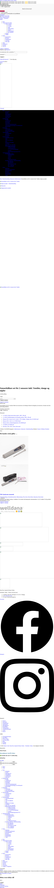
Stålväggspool (8, 114)
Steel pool (7, 117)
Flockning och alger (12, 163)
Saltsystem (12, 178)
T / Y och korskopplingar (13, 149)
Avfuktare (7, 143)
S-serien (9, 25)
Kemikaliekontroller (9, 153)
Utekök (6, 34)
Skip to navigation (4, 0)
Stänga (2, 882)
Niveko (6, 112)
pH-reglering (10, 161)
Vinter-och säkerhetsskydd (10, 124)
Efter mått (7, 41)
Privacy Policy (6, 738)
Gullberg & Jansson (12, 159)
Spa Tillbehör (11, 32)
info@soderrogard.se (6, 5)
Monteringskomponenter (10, 146)
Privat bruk (25, 497)
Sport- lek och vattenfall (10, 144)
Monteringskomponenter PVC (14, 151)
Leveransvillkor (6, 740)
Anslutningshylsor (11, 148)
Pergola (6, 33)
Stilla (9, 27)
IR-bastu (7, 38)
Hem (1, 178)
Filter (6, 138)
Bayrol (9, 158)
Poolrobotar (7, 128)
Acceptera (9, 873)
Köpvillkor (5, 737)
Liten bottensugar (9, 130)
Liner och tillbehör (9, 140)
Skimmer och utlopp (9, 142)
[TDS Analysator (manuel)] (14, 463)
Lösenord (2, 54)
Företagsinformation (7, 736)
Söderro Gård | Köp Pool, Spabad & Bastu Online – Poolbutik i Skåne (18, 745)
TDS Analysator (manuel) (7, 494)
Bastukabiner (8, 37)
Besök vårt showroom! (27, 8)
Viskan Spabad (8, 24)
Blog (4, 741)
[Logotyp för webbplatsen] (5, 19)
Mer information (3, 873)
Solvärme (7, 134)
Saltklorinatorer (11, 154)
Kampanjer (2, 11)
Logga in (2, 56)
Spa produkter (11, 166)
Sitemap (4, 743)
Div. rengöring (11, 165)
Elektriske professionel (10, 169)
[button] (4, 502)
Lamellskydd (8, 120)
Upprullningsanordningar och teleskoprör (13, 125)
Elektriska (7, 168)
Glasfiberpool (8, 116)
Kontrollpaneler (8, 170)
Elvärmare (7, 135)
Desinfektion (10, 162)
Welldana (10, 155)
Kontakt (4, 742)
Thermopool (7, 115)
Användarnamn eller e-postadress (7, 52)
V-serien (9, 26)
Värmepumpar (8, 133)
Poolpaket (7, 111)
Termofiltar (7, 123)
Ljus (6, 141)
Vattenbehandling (6, 178)
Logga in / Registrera (7, 866)
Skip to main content (12, 0)
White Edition (11, 28)
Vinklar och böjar (11, 146)
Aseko (9, 157)
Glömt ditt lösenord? (4, 59)
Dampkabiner (8, 39)
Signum (9, 29)
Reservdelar (7, 126)
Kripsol (38, 429)
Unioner (9, 150)
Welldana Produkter (45, 429)
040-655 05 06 (5, 4)
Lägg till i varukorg (4, 400)
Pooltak (6, 119)
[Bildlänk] (5, 588)
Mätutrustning (19, 497)
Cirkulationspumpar (9, 137)
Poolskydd (7, 122)
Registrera (8, 49)
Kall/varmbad (11, 31)
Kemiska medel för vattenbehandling (13, 160)
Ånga (6, 175)
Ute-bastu (7, 40)
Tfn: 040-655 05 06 (8, 595)
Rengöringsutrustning (9, 131)
